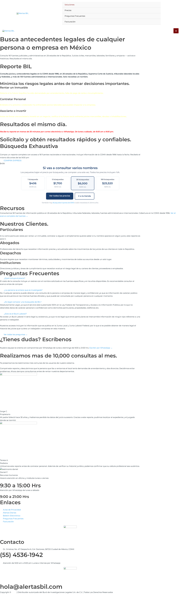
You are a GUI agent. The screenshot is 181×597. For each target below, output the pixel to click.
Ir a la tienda (84, 196)
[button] (70, 278)
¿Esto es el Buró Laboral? (15, 314)
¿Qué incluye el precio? (14, 278)
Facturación (70, 21)
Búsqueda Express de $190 (63, 203)
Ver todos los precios (59, 196)
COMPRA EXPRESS (12, 160)
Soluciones (69, 4)
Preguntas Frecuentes (75, 16)
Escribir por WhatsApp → (100, 348)
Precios (68, 10)
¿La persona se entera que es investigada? (23, 290)
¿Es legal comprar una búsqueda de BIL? (22, 302)
